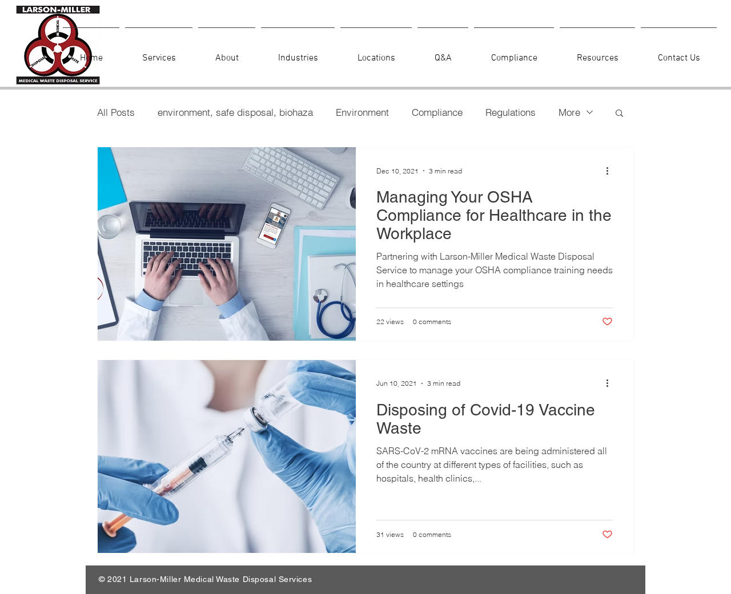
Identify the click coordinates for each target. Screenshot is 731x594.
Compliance (437, 112)
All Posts (116, 112)
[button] (619, 114)
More (569, 112)
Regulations (510, 112)
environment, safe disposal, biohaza (235, 112)
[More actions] (611, 170)
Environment (362, 112)
